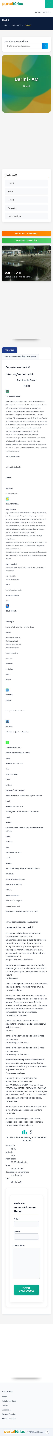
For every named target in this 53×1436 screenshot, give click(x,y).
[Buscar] (45, 46)
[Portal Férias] (12, 5)
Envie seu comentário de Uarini (20, 356)
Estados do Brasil (9, 1401)
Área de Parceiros (9, 1414)
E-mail (17, 1231)
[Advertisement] (26, 142)
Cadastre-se (7, 1410)
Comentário (19, 1246)
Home (4, 1397)
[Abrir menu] (49, 4)
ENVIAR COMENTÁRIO (26, 1290)
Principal (9, 350)
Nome (16, 1219)
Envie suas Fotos (9, 1419)
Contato (5, 1405)
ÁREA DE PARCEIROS (43, 12)
